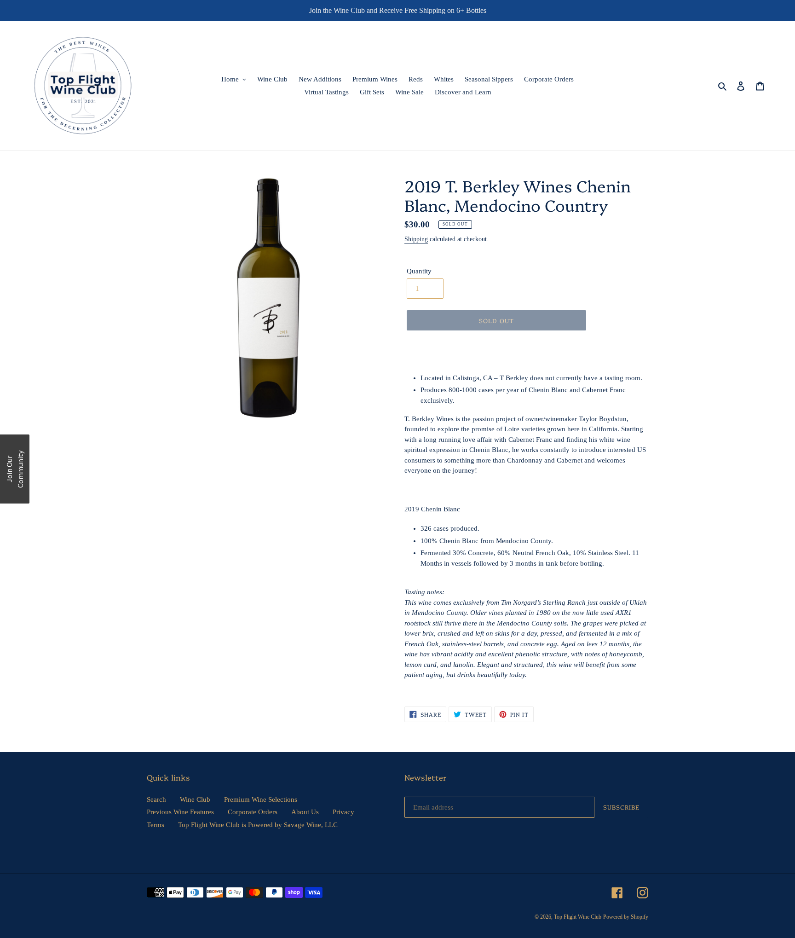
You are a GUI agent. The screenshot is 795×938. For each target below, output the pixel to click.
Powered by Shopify (625, 917)
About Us (305, 812)
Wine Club (195, 799)
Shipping (416, 239)
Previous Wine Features (180, 812)
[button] (14, 469)
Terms (155, 824)
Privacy (343, 812)
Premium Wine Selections (260, 799)
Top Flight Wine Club (577, 917)
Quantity (419, 271)
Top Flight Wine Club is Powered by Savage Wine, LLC (258, 824)
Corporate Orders (252, 812)
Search (156, 799)
